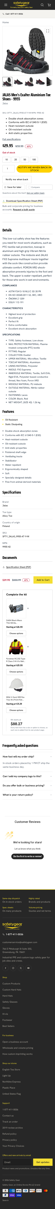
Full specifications (11, 139)
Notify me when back (17, 179)
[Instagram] (13, 968)
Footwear (7, 1020)
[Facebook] (5, 968)
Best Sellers (8, 1026)
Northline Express (11, 1081)
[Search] (42, 5)
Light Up (6, 1075)
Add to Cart (43, 579)
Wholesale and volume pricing (17, 1047)
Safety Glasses (9, 1001)
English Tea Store (11, 1069)
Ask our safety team (35, 193)
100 (34, 159)
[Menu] (5, 5)
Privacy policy (9, 1139)
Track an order (10, 1121)
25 (15, 159)
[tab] (7, 82)
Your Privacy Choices (13, 1145)
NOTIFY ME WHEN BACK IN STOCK (34, 169)
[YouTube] (28, 968)
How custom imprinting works (17, 1053)
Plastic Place (8, 1087)
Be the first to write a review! (27, 856)
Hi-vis (5, 1013)
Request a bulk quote (24, 209)
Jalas (5, 103)
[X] (21, 968)
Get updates (42, 1162)
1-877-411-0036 (14, 934)
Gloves (6, 1007)
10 (6, 159)
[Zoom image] (48, 31)
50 (25, 159)
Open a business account (15, 1041)
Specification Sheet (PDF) (18, 567)
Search (5, 1200)
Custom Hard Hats (11, 989)
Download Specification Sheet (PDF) (24, 200)
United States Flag (11, 1093)
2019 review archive (12, 1127)
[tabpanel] (27, 51)
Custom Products (11, 983)
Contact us (8, 1115)
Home (5, 22)
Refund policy (9, 1133)
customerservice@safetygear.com (19, 942)
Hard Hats (7, 995)
